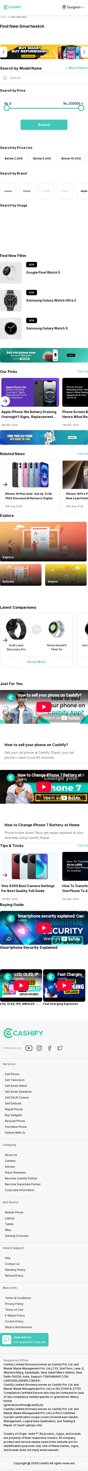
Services (9, 1064)
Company (9, 1144)
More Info (10, 1287)
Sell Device (11, 1202)
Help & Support (13, 1248)
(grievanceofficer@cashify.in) (23, 1405)
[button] (44, 125)
